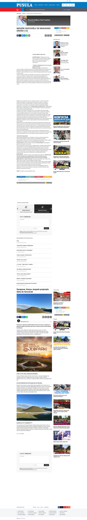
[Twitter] (20, 35)
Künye (38, 507)
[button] (46, 35)
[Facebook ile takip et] (59, 507)
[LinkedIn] (24, 35)
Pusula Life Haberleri (63, 511)
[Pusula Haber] (25, 4)
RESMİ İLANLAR (52, 4)
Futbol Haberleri (31, 511)
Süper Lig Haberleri (21, 512)
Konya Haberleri (41, 511)
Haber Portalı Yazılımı (21, 518)
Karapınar (19, 330)
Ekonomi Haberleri (31, 514)
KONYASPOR (40, 4)
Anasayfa (19, 13)
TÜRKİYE (58, 4)
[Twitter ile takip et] (61, 507)
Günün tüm (66, 9)
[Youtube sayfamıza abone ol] (64, 507)
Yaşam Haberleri (62, 514)
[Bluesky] (22, 35)
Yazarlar (23, 13)
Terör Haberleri (41, 514)
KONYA (36, 4)
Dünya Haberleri (52, 514)
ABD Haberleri (62, 512)
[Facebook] (18, 35)
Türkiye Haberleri (21, 511)
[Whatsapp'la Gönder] (27, 35)
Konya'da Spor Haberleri (32, 512)
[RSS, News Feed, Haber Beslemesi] (69, 507)
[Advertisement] (34, 45)
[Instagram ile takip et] (50, 321)
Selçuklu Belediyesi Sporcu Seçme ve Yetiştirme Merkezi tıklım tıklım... (42, 9)
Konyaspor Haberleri (52, 511)
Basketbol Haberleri (42, 512)
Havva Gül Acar (23, 321)
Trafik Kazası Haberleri (22, 514)
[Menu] (63, 5)
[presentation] (20, 9)
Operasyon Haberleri (52, 512)
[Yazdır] (29, 35)
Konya (26, 425)
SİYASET (46, 4)
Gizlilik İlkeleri (46, 507)
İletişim (42, 507)
